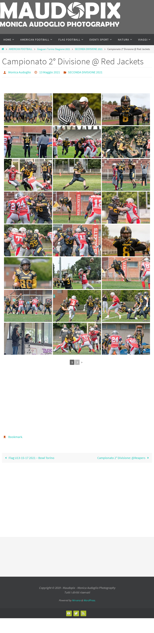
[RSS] (83, 611)
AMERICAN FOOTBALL (20, 49)
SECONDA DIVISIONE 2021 (88, 49)
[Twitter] (76, 611)
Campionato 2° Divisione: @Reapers (121, 456)
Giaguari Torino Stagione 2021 (53, 49)
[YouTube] (68, 611)
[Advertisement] (77, 402)
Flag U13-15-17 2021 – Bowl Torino (31, 456)
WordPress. (89, 598)
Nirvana (76, 598)
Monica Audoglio (19, 72)
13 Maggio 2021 (49, 72)
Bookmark (15, 435)
